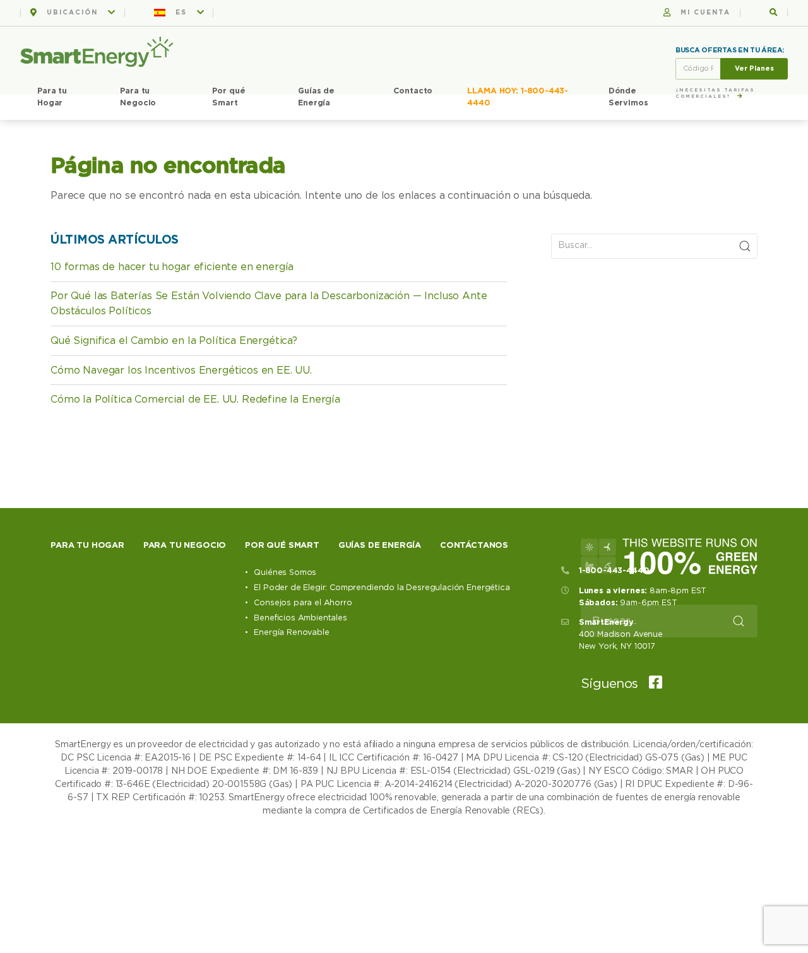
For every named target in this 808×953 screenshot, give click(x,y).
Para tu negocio (185, 546)
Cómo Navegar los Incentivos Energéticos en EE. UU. (181, 370)
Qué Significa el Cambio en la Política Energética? (173, 341)
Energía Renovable (291, 633)
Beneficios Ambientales (300, 618)
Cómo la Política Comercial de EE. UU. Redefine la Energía (195, 399)
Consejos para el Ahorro (303, 603)
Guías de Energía (316, 97)
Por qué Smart (228, 97)
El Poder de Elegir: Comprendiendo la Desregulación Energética (381, 588)
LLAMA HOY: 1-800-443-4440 (517, 97)
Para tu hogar (87, 546)
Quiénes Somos (285, 573)
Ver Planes (754, 68)
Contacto (413, 91)
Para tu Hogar (52, 97)
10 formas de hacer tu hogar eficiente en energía (172, 267)
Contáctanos (474, 546)
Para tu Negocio (138, 97)
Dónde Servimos (628, 97)
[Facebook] (651, 683)
